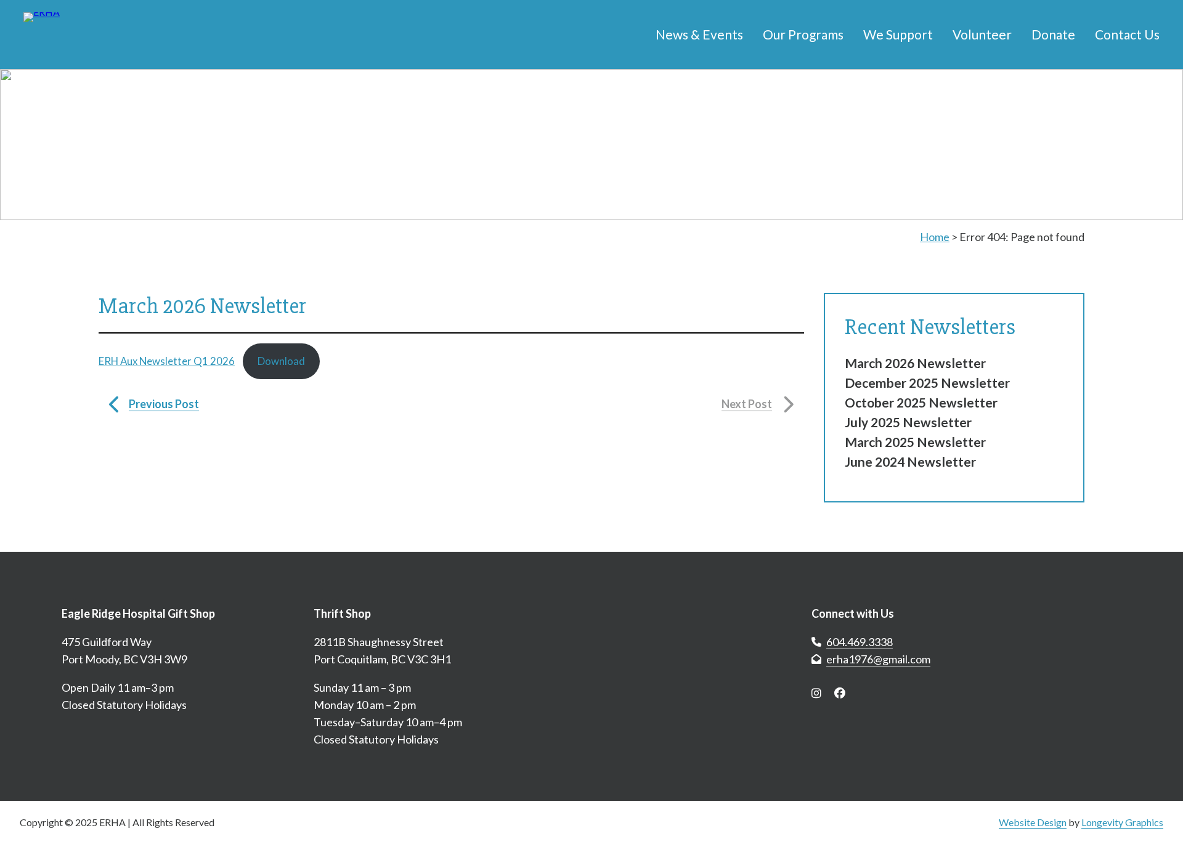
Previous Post (164, 404)
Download (281, 360)
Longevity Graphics (1122, 822)
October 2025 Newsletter (921, 402)
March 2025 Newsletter (915, 441)
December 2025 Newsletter (927, 382)
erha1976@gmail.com (878, 659)
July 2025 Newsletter (908, 422)
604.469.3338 (859, 642)
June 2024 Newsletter (910, 461)
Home (934, 237)
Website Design (1033, 822)
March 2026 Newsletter (915, 363)
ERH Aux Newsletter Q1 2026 (167, 360)
